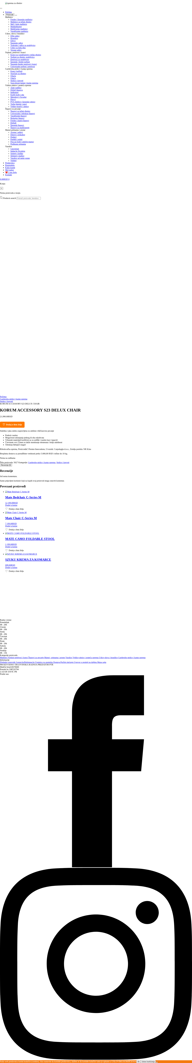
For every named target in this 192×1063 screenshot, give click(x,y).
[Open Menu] (1, 8)
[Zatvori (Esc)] (189, 3)
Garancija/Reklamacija (25, 662)
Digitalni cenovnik (8, 662)
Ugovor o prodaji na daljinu (85, 662)
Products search (10, 198)
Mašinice (4, 657)
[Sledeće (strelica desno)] (187, 531)
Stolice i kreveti (6, 401)
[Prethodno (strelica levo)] (4, 531)
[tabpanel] (96, 475)
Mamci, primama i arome (54, 657)
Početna (8, 12)
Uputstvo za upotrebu (44, 662)
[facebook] (96, 866)
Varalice (69, 657)
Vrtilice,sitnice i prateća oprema (86, 657)
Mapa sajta (101, 662)
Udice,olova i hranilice (108, 657)
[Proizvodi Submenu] (16, 15)
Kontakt (8, 175)
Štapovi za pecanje (36, 657)
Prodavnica (9, 163)
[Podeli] (183, 3)
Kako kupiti (10, 168)
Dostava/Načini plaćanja (63, 662)
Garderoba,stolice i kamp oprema (13, 399)
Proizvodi (9, 15)
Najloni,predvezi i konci (18, 657)
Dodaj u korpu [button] (11, 505)
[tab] (6, 465)
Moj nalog (9, 170)
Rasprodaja (9, 165)
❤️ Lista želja (11, 172)
